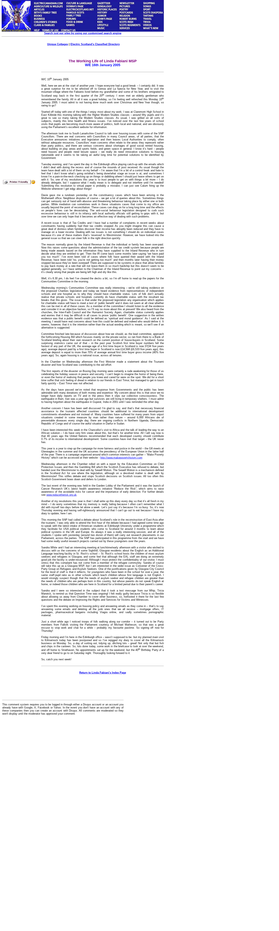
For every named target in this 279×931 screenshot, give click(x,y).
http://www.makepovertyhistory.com (121, 457)
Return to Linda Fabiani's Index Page (102, 672)
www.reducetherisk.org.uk (61, 494)
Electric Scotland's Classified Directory (95, 44)
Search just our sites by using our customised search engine (82, 33)
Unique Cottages (57, 44)
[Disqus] (63, 769)
